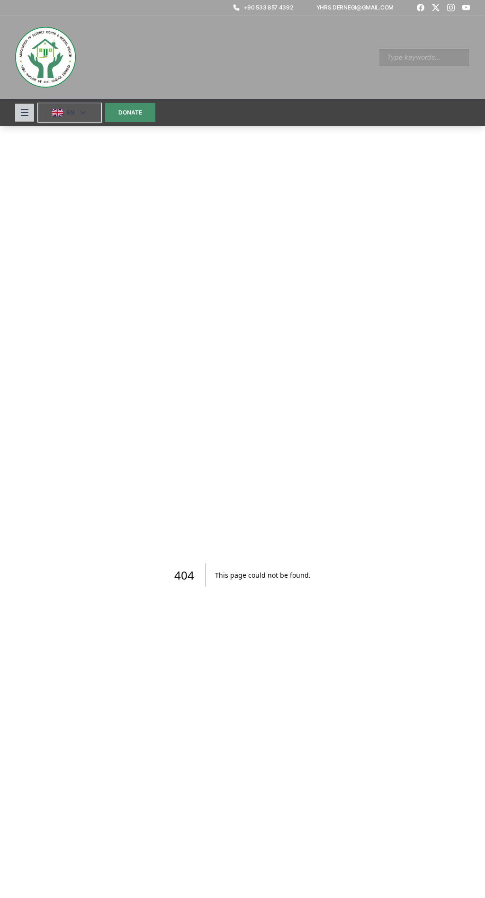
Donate (130, 112)
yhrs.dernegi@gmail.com (355, 7)
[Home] (45, 57)
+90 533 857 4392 (268, 7)
